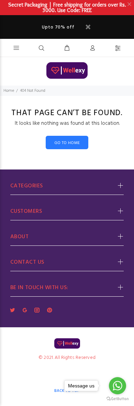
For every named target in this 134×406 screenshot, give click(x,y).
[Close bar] (129, 4)
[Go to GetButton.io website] (118, 399)
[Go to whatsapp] (117, 385)
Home (8, 90)
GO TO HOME (67, 143)
